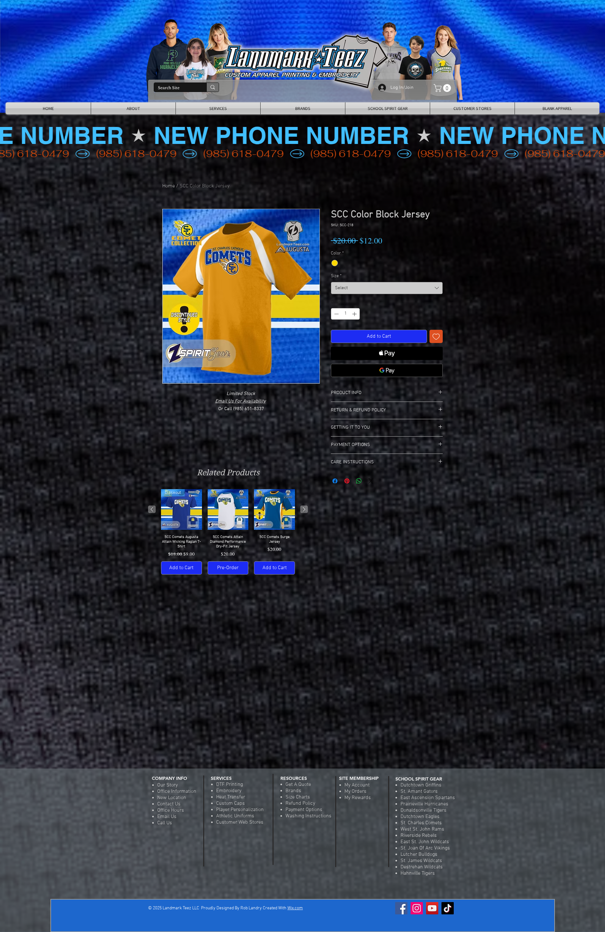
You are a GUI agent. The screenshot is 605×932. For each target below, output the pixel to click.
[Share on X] (371, 481)
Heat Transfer (230, 797)
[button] (443, 88)
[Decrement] (336, 313)
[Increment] (355, 313)
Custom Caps (230, 803)
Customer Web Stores (239, 822)
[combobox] (387, 288)
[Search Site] (212, 87)
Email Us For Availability (240, 401)
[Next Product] (304, 509)
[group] (228, 532)
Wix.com (295, 908)
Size (336, 276)
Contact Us (169, 804)
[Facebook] (401, 908)
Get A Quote (298, 784)
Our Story (167, 785)
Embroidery (228, 791)
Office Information (176, 791)
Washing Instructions (308, 816)
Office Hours (170, 810)
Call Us (164, 823)
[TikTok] (447, 908)
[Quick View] (228, 509)
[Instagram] (417, 908)
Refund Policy (300, 803)
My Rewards (357, 798)
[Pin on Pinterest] (347, 481)
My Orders (355, 791)
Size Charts (297, 797)
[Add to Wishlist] (436, 336)
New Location (171, 798)
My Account (357, 785)
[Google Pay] (387, 370)
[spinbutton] (345, 313)
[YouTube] (432, 908)
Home (168, 186)
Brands (293, 791)
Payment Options (303, 810)
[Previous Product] (152, 509)
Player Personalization (240, 810)
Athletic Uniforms (235, 816)
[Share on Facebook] (335, 481)
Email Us (166, 817)
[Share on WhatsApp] (359, 481)
